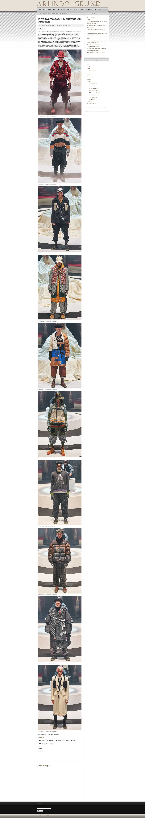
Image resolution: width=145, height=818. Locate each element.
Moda (49, 9)
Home (40, 9)
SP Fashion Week (93, 83)
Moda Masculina (46, 13)
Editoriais (69, 9)
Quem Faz (82, 9)
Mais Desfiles (92, 99)
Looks (54, 9)
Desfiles (76, 9)
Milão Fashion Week (93, 90)
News (44, 9)
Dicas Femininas (61, 9)
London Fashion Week (93, 88)
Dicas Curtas (91, 72)
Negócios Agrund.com (91, 9)
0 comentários (64, 25)
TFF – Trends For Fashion (94, 92)
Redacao (42, 25)
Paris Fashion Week (58, 25)
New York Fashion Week (94, 95)
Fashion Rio (91, 86)
